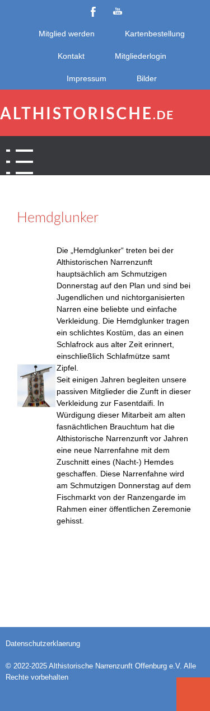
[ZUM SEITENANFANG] (193, 694)
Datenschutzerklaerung (43, 644)
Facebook (93, 11)
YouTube (117, 11)
